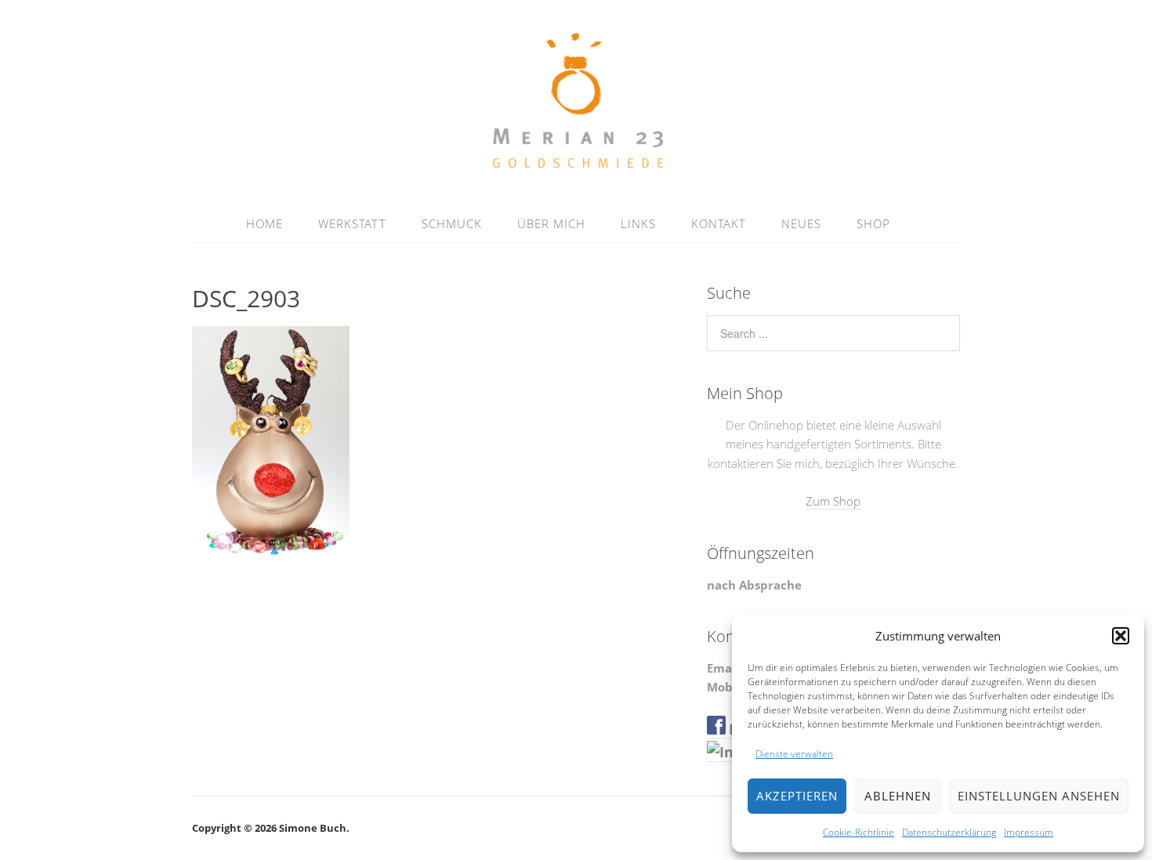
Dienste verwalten (794, 753)
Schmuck (452, 223)
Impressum (1028, 832)
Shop (873, 223)
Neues (801, 223)
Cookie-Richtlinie (858, 832)
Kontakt (718, 223)
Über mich (551, 223)
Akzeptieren (797, 796)
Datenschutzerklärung (949, 832)
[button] (1120, 636)
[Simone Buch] (576, 167)
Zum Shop (833, 501)
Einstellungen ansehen (1039, 796)
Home (264, 223)
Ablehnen (897, 796)
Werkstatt (352, 223)
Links (638, 223)
